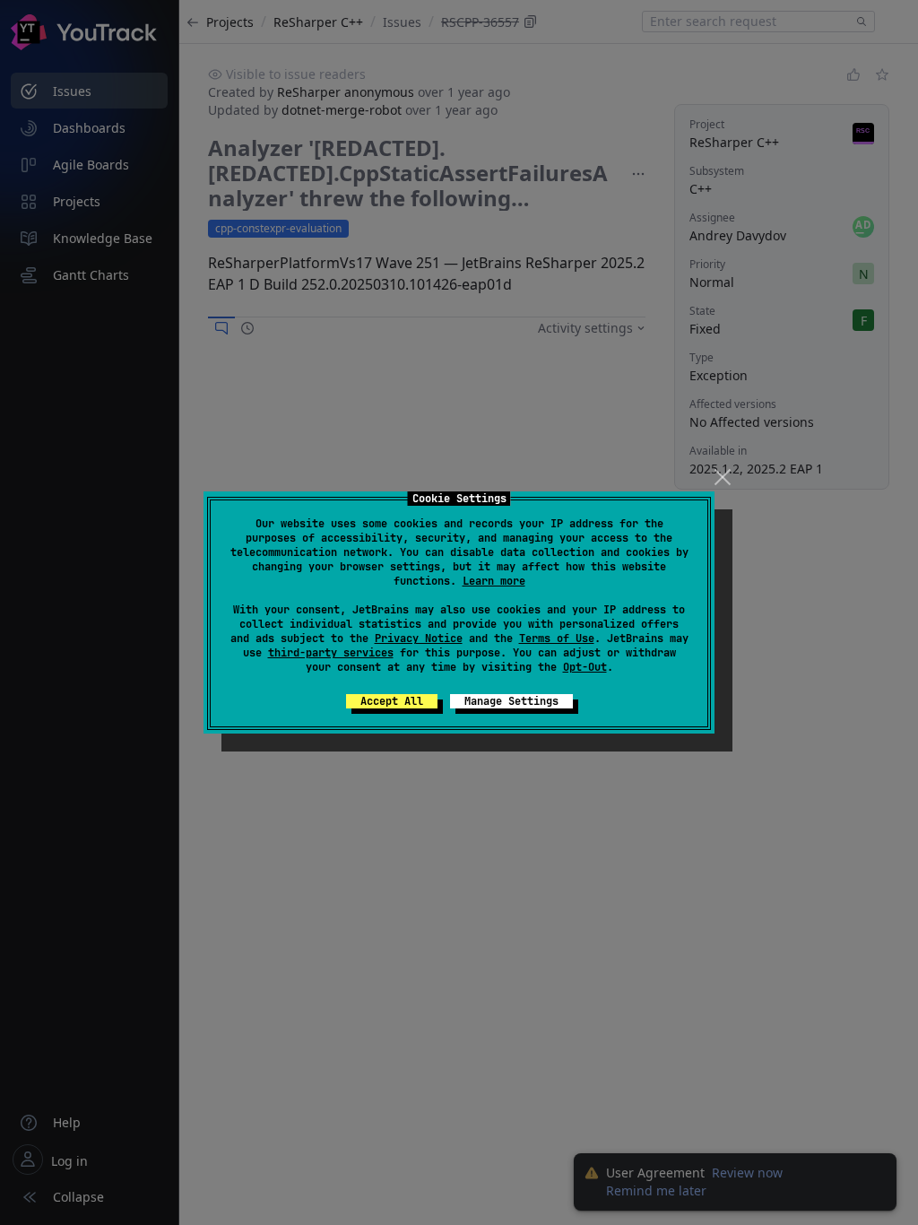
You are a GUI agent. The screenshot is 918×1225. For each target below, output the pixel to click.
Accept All (391, 701)
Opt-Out (585, 667)
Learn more (494, 581)
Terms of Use (556, 638)
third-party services (331, 653)
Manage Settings (511, 701)
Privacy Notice (419, 638)
